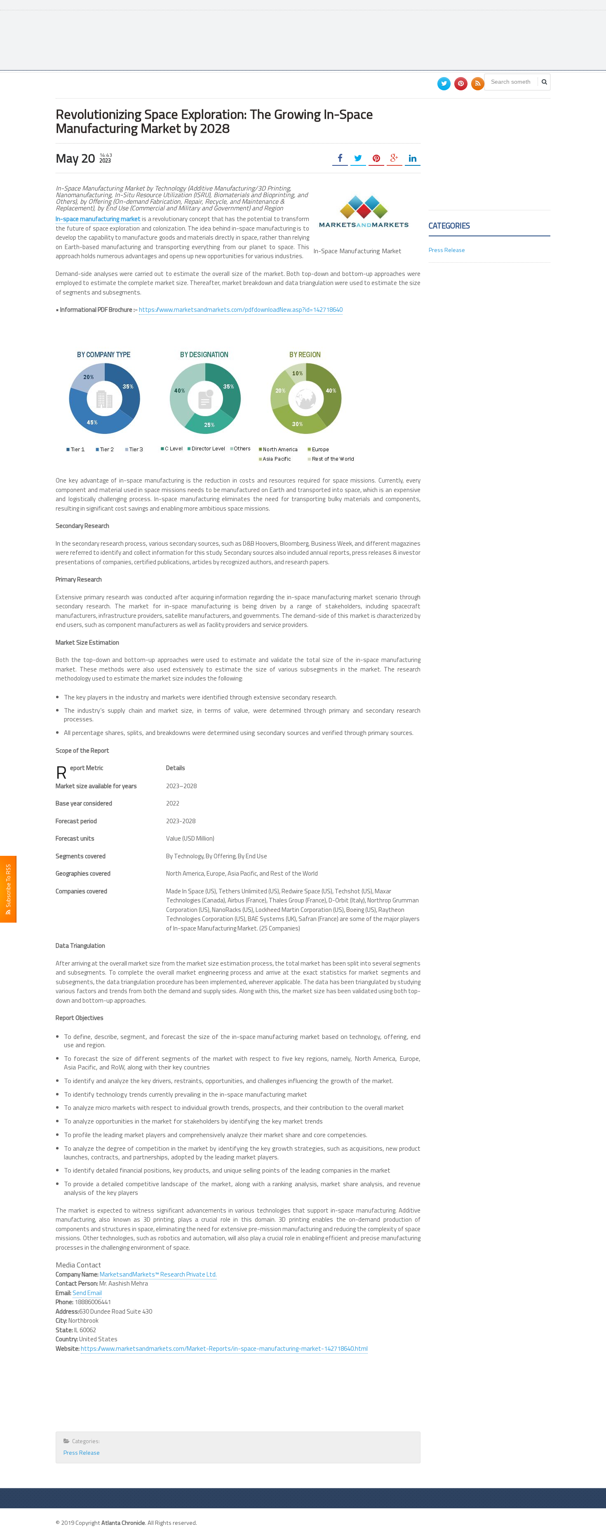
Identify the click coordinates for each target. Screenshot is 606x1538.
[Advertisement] (400, 39)
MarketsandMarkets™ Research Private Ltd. (158, 1274)
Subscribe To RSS (8, 887)
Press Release (81, 1452)
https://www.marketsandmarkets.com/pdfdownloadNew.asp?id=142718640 (241, 309)
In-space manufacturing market (98, 219)
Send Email (87, 1293)
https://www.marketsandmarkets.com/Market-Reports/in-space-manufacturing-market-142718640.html (224, 1348)
